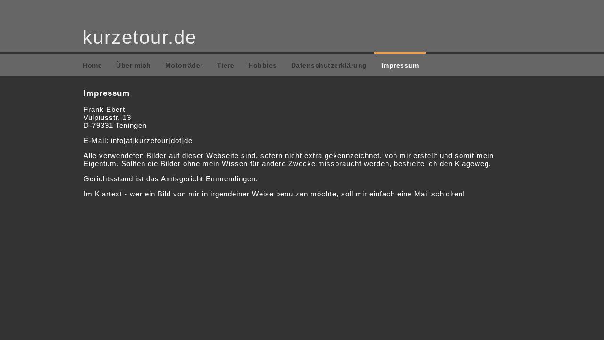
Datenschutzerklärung (329, 65)
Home (92, 65)
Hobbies (262, 65)
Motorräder (184, 65)
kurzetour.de (140, 37)
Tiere (226, 65)
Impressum (400, 65)
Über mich (133, 65)
